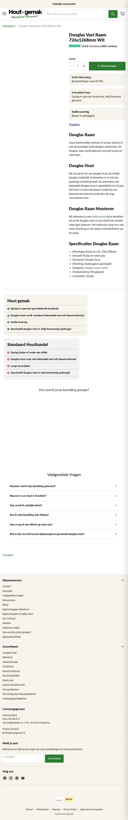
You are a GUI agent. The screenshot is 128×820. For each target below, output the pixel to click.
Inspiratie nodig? (11, 627)
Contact (6, 586)
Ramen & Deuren (11, 671)
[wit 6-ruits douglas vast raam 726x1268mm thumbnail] (7, 40)
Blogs (5, 604)
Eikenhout (7, 657)
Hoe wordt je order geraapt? (16, 632)
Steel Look (7, 680)
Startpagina (8, 26)
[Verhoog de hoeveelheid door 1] (84, 66)
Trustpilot (74, 124)
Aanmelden (54, 758)
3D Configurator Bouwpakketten (19, 694)
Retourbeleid (42, 809)
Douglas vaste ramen (96, 267)
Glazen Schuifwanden (13, 684)
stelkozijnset (99, 216)
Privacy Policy (70, 809)
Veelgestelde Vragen (13, 595)
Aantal (72, 59)
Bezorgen (7, 591)
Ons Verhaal (8, 618)
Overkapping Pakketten (14, 698)
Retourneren (8, 600)
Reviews (6, 623)
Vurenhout (8, 666)
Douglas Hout (9, 652)
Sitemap (56, 809)
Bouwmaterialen (11, 675)
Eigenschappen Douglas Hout (17, 614)
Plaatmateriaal (10, 662)
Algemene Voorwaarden (91, 809)
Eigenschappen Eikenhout (15, 609)
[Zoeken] (113, 14)
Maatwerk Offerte (11, 637)
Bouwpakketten (10, 689)
